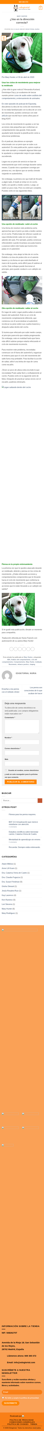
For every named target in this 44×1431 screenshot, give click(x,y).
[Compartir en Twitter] (20, 649)
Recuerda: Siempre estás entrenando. (24, 847)
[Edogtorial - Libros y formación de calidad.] (21, 8)
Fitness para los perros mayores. (22, 814)
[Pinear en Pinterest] (28, 649)
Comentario (10, 717)
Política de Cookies (18, 1424)
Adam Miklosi (7, 864)
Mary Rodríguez (8, 913)
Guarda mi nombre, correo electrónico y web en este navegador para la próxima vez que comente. (22, 773)
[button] (5, 8)
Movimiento (13, 664)
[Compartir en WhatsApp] (11, 649)
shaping (32, 664)
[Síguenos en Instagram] (22, 1107)
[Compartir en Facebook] (16, 649)
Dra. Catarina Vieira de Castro (14, 873)
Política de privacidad (22, 1420)
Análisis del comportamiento (20, 659)
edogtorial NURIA (32, 29)
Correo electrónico (13, 748)
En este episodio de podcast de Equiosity (19, 104)
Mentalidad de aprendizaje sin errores (24, 840)
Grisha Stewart (8, 886)
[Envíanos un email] (29, 1107)
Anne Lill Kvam (8, 868)
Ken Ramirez (7, 900)
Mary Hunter (22, 16)
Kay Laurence (7, 895)
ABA (8, 659)
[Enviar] (40, 800)
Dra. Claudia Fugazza (11, 877)
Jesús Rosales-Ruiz (10, 891)
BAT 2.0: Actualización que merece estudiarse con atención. (23, 823)
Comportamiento (19, 662)
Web (6, 759)
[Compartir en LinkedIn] (32, 649)
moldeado (38, 662)
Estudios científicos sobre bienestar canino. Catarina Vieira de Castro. (23, 833)
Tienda (33, 1424)
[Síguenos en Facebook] (15, 1107)
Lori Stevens (7, 904)
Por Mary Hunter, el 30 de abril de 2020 (18, 77)
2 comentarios (16, 827)
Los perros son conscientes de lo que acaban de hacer (33, 690)
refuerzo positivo (23, 664)
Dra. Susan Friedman (11, 882)
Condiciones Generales (22, 1422)
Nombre (8, 738)
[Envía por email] (24, 649)
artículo (5, 116)
